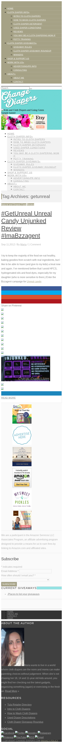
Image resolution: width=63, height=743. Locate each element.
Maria (23, 244)
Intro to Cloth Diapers (27, 16)
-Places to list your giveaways (23, 594)
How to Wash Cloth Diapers (22, 713)
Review (30, 204)
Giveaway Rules (22, 47)
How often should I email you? (18, 575)
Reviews (18, 32)
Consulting (20, 70)
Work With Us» (15, 62)
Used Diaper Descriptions (21, 717)
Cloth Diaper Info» (18, 12)
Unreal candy (34, 281)
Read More (8, 397)
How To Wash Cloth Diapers (29, 20)
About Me (18, 78)
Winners (18, 55)
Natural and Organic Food (13, 204)
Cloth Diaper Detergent (27, 24)
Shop (10, 618)
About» (11, 74)
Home (10, 8)
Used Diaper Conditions (27, 28)
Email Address (10, 571)
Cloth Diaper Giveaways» (22, 43)
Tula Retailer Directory (19, 704)
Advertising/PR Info (25, 66)
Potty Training (22, 39)
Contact (18, 82)
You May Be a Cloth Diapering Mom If (34, 35)
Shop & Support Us (18, 59)
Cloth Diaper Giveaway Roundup (32, 51)
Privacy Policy (49, 741)
